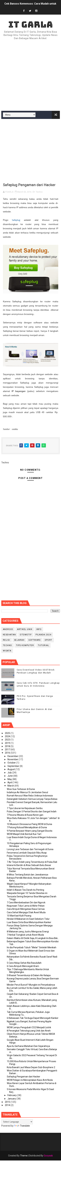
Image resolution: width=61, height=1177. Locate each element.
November (13, 759)
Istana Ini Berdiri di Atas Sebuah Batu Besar (29, 865)
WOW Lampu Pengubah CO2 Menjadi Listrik (29, 1027)
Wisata (7, 651)
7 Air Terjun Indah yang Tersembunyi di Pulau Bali (32, 862)
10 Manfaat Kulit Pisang (19, 915)
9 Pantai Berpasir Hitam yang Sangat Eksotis (29, 830)
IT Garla (30, 24)
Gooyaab (48, 1155)
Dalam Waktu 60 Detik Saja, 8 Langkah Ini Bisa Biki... (33, 938)
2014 (8, 1105)
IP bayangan (19, 391)
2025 (8, 733)
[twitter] (30, 11)
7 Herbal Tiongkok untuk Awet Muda (25, 934)
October (11, 762)
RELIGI (6, 640)
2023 (8, 739)
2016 (8, 752)
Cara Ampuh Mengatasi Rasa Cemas (26, 909)
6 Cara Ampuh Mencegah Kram (23, 966)
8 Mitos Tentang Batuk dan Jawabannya (27, 874)
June (10, 776)
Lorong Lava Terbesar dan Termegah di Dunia (30, 849)
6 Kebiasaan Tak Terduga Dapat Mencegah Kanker (32, 1018)
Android (8, 629)
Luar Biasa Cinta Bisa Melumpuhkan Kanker (29, 922)
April (10, 782)
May (9, 779)
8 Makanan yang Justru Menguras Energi (28, 931)
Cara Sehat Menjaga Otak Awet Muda (26, 912)
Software (34, 640)
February (12, 1095)
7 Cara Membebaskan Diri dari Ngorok (26, 902)
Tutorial (43, 645)
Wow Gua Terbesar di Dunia (21, 789)
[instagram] (36, 11)
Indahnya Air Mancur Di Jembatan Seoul (27, 792)
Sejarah (19, 640)
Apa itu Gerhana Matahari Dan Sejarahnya (28, 1046)
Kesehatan (9, 635)
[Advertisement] (30, 75)
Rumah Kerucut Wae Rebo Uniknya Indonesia (30, 795)
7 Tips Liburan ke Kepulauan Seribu (25, 808)
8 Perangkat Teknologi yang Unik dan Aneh (29, 1030)
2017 (8, 749)
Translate (25, 1125)
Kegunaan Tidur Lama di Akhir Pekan (26, 905)
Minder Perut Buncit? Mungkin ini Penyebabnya (31, 984)
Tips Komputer (25, 645)
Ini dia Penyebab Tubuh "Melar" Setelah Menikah (31, 947)
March (10, 785)
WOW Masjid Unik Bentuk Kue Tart (24, 834)
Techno (39, 192)
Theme (23, 1155)
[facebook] (23, 11)
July (9, 772)
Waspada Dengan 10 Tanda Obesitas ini (27, 893)
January (11, 1098)
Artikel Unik (24, 629)
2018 (8, 746)
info (38, 629)
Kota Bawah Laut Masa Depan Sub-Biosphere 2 (31, 1067)
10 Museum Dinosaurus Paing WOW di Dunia (29, 824)
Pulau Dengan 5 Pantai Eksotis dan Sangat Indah (31, 811)
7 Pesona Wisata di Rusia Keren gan (25, 815)
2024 (8, 736)
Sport (48, 640)
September (13, 766)
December (13, 756)
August (11, 769)
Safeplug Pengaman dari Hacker (23, 1076)
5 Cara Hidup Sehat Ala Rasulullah (24, 963)
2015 (8, 1102)
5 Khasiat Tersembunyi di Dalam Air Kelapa (29, 975)
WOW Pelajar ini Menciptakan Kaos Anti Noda (30, 1080)
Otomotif (26, 635)
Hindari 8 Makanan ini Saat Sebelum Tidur (28, 919)
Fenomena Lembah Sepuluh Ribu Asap (27, 852)
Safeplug (16, 220)
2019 (8, 743)
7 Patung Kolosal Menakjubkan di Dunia (27, 827)
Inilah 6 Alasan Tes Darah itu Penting (25, 890)
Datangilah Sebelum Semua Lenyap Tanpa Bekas (32, 799)
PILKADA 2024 (43, 635)
